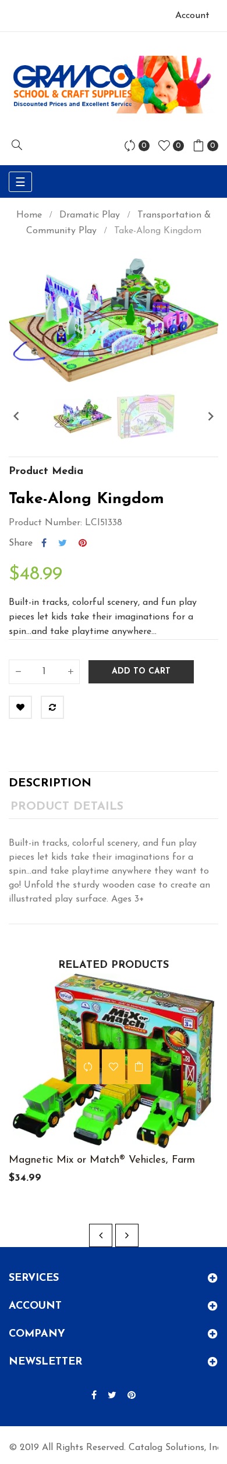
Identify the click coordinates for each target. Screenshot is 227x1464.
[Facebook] (94, 1396)
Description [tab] (50, 783)
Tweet (62, 543)
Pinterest (83, 543)
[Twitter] (112, 1396)
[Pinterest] (131, 1396)
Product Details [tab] (66, 807)
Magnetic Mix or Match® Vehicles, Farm (102, 1160)
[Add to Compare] (52, 707)
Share (44, 543)
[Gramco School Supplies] (113, 84)
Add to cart (141, 671)
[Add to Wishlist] (20, 707)
